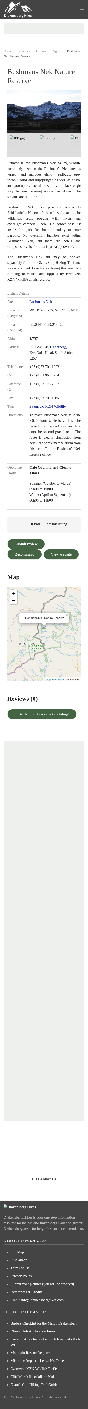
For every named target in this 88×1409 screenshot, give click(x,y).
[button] (82, 9)
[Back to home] (18, 9)
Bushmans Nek (40, 302)
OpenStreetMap (56, 679)
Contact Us (47, 1179)
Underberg (58, 347)
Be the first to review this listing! (43, 714)
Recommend (24, 554)
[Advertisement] (44, 28)
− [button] (13, 600)
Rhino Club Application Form (33, 1331)
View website (61, 554)
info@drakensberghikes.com (42, 1300)
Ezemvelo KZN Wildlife (47, 406)
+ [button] (13, 593)
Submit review (26, 544)
